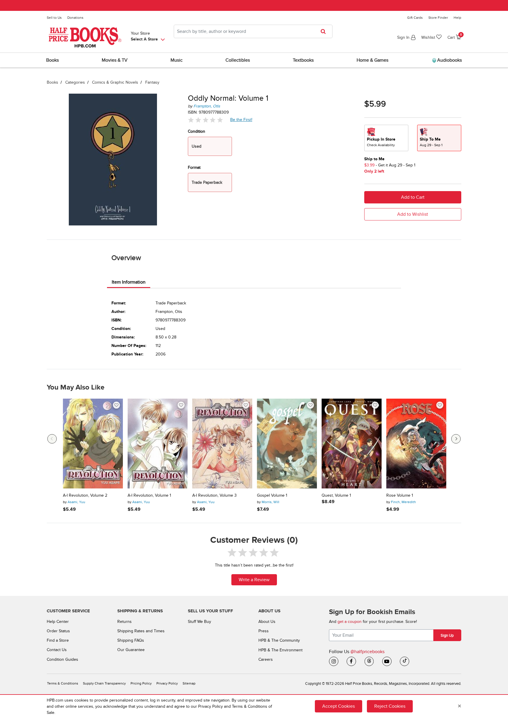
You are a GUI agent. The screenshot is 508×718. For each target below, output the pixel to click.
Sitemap (189, 683)
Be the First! (241, 119)
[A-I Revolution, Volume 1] (158, 443)
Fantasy (152, 82)
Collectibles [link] (237, 60)
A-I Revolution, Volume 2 (85, 495)
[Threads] (369, 661)
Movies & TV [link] (115, 60)
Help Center (58, 621)
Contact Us (57, 649)
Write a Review (254, 580)
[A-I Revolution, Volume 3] (222, 443)
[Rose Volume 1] (416, 443)
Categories (75, 82)
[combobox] (253, 31)
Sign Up (447, 635)
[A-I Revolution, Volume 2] (93, 443)
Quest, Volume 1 (336, 495)
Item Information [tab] (129, 282)
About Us (266, 621)
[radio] (386, 138)
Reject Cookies (389, 706)
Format (194, 167)
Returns (124, 621)
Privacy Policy (167, 683)
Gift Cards (415, 18)
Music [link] (177, 60)
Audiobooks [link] (449, 60)
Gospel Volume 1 (272, 495)
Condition (196, 131)
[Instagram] (333, 661)
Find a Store (58, 640)
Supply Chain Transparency (104, 683)
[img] (205, 120)
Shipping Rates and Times (141, 630)
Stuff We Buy (199, 621)
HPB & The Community (279, 640)
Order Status (58, 630)
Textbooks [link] (303, 60)
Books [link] (52, 60)
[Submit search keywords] (325, 31)
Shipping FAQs (130, 640)
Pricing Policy (141, 683)
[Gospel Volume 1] (287, 443)
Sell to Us (54, 18)
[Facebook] (351, 661)
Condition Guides (62, 659)
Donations (75, 18)
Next (456, 439)
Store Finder (438, 18)
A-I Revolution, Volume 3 (214, 495)
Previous (52, 439)
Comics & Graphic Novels (115, 82)
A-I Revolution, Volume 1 (149, 495)
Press (263, 630)
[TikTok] (404, 661)
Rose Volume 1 (399, 495)
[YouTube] (387, 661)
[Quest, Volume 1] (352, 443)
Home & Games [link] (372, 60)
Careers (265, 659)
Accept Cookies (338, 706)
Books (52, 82)
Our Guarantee (131, 649)
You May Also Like (75, 387)
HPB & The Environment (280, 650)
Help (457, 18)
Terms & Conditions (62, 683)
